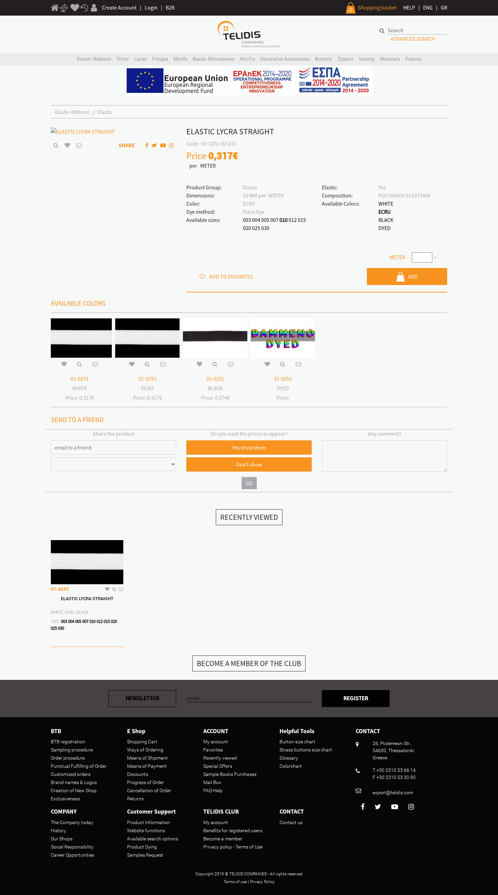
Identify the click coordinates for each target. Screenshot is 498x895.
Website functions (146, 830)
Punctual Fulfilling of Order (78, 766)
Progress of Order (145, 782)
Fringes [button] (160, 59)
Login (151, 7)
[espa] (249, 80)
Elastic (105, 112)
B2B (170, 7)
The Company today (72, 822)
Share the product (113, 433)
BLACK (385, 219)
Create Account (119, 7)
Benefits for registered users (232, 830)
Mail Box (212, 782)
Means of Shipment (147, 758)
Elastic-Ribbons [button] (94, 59)
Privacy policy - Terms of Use (233, 847)
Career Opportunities (72, 855)
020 (247, 228)
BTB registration (68, 741)
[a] (74, 8)
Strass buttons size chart (305, 750)
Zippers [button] (345, 59)
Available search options (152, 838)
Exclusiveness (65, 798)
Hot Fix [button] (247, 59)
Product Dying (142, 847)
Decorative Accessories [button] (285, 59)
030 (265, 228)
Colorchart (290, 766)
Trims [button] (123, 59)
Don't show (249, 464)
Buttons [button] (323, 59)
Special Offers (217, 766)
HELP (409, 7)
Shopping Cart (142, 741)
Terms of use (235, 881)
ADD (413, 276)
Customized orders (70, 774)
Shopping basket (377, 7)
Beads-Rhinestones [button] (213, 59)
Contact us (291, 822)
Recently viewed (220, 758)
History (58, 830)
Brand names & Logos (74, 782)
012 (293, 219)
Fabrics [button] (413, 59)
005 (265, 219)
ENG (428, 7)
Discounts (137, 774)
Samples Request (145, 855)
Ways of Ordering (145, 750)
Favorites (213, 750)
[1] (55, 8)
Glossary (288, 758)
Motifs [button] (180, 59)
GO (249, 483)
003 (247, 219)
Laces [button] (140, 59)
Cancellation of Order (149, 790)
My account (215, 741)
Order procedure (68, 758)
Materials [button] (390, 59)
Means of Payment (147, 766)
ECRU (384, 211)
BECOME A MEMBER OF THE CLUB (249, 663)
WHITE (385, 203)
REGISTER (356, 698)
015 (302, 219)
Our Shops (61, 838)
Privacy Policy (262, 881)
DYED (384, 228)
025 (256, 228)
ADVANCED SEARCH (413, 38)
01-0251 (80, 378)
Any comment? (384, 433)
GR (444, 7)
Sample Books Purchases (229, 774)
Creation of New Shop (74, 790)
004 (256, 219)
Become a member (222, 838)
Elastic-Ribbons (72, 112)
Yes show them (249, 447)
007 (274, 219)
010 (283, 219)
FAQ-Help (213, 790)
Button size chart (297, 741)
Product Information (148, 822)
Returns (135, 798)
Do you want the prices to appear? (249, 433)
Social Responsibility (72, 847)
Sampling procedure (72, 750)
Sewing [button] (366, 59)
